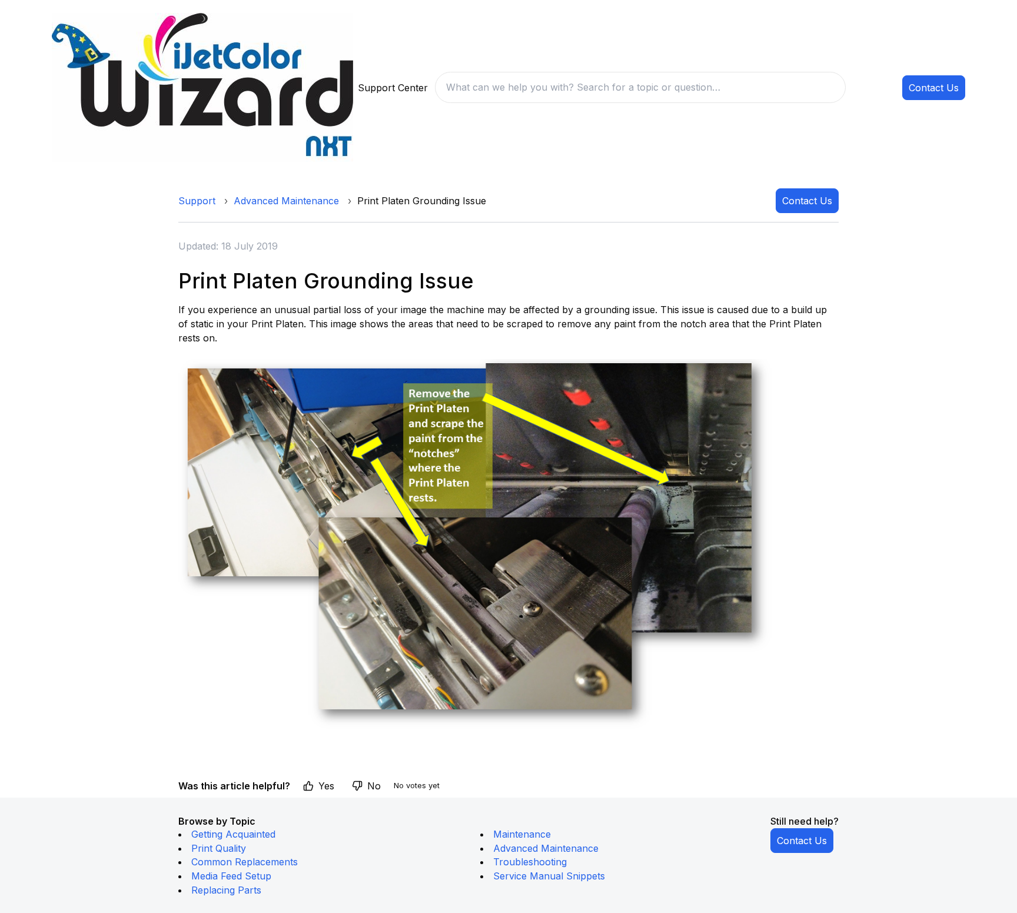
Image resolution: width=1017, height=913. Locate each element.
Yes (326, 786)
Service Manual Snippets (549, 876)
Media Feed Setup (231, 876)
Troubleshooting (530, 862)
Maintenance (522, 834)
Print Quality (218, 848)
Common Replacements (244, 862)
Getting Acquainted (233, 834)
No (374, 786)
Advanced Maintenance (286, 201)
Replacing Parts (226, 890)
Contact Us (934, 88)
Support (196, 201)
